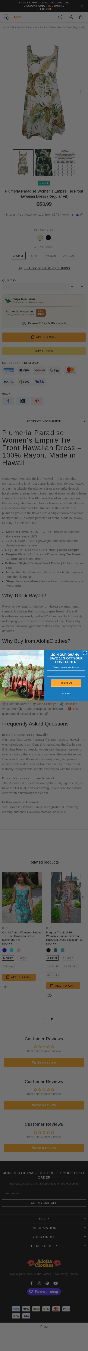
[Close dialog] (85, 653)
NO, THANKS (66, 694)
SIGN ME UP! (66, 683)
